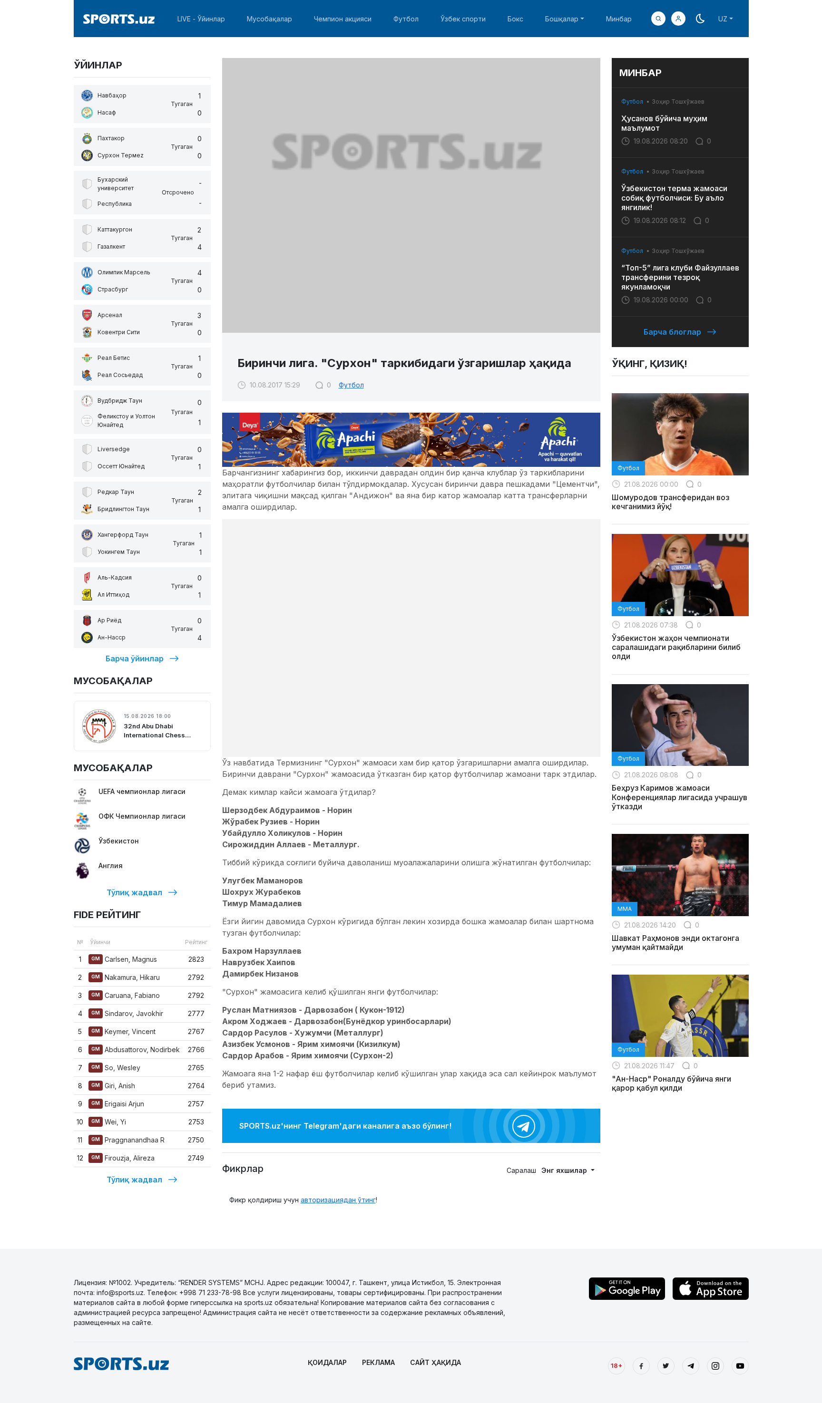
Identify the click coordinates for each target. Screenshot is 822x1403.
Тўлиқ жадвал (134, 892)
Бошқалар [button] (561, 19)
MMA (624, 908)
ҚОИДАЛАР (327, 1362)
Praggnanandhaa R (128, 1140)
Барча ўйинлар (135, 658)
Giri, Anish (113, 1086)
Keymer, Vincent (123, 1031)
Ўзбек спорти (463, 19)
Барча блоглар (672, 332)
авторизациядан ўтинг (338, 1200)
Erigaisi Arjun (117, 1104)
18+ (616, 1365)
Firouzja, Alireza (123, 1158)
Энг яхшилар (565, 1170)
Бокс (515, 19)
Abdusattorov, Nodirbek (135, 1049)
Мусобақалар (269, 19)
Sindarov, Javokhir (127, 1013)
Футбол (406, 19)
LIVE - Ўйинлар (201, 19)
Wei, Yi (108, 1122)
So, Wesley (115, 1068)
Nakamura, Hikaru (125, 977)
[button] (678, 18)
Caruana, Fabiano (125, 995)
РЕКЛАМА (378, 1362)
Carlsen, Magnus (124, 959)
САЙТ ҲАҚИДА (435, 1362)
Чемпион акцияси (343, 19)
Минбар (619, 19)
